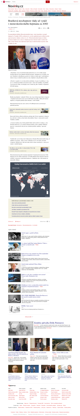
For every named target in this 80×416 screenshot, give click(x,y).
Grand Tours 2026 (22, 399)
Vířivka (64, 405)
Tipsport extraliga (33, 393)
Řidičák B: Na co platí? (66, 395)
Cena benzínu (47, 403)
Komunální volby (11, 399)
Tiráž (29, 412)
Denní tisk (59, 10)
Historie (27, 10)
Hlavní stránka (11, 8)
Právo (9, 27)
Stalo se (16, 8)
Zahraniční (27, 8)
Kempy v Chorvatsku (55, 390)
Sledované (64, 10)
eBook (41, 28)
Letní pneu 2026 (65, 390)
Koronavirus (19, 225)
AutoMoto (16, 10)
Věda (20, 10)
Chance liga (32, 390)
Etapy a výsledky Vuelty (23, 392)
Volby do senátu (11, 397)
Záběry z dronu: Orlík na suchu (60, 352)
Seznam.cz (76, 1)
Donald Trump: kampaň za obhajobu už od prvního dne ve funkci (26, 211)
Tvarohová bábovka (44, 395)
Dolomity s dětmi (54, 399)
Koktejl (60, 8)
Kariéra (25, 412)
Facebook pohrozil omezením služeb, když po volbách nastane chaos (27, 216)
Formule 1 (32, 397)
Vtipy (22, 246)
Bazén (21, 405)
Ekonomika (51, 8)
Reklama (21, 412)
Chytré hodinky (60, 407)
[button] (29, 57)
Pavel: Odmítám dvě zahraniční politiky (38, 353)
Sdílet (46, 28)
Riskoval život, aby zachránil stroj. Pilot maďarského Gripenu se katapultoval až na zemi (35, 254)
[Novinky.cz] (15, 6)
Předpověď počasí (33, 403)
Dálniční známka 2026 (66, 392)
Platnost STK (64, 399)
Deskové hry (48, 407)
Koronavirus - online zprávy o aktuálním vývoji (18, 93)
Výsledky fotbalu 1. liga (34, 392)
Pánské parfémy (67, 407)
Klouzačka (43, 405)
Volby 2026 (10, 390)
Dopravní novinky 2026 (66, 393)
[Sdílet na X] (49, 221)
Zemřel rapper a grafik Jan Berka (30, 233)
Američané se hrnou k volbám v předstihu (21, 213)
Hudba (23, 234)
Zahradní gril (59, 405)
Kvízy (42, 10)
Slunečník (38, 405)
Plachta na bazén (26, 405)
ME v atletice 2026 (33, 395)
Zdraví (23, 277)
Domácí (20, 8)
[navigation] (1, 2)
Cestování (24, 10)
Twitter (17, 412)
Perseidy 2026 (40, 403)
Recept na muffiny (44, 392)
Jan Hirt (20, 393)
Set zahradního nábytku (51, 405)
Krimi (44, 8)
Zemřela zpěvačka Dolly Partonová (49, 322)
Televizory (54, 407)
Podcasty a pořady (34, 10)
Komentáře (40, 8)
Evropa (23, 256)
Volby (23, 8)
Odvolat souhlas (55, 412)
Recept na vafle (43, 397)
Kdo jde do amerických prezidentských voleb (22, 207)
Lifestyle (56, 8)
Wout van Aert (21, 397)
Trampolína (33, 405)
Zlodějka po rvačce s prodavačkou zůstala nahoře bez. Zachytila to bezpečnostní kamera (35, 285)
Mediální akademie (34, 412)
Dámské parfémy (37, 407)
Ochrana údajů (48, 412)
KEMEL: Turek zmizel (27, 306)
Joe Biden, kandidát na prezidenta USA (20, 209)
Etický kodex (41, 412)
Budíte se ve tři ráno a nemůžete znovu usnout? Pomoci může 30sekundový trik (34, 275)
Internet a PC (11, 10)
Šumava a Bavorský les (55, 393)
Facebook (13, 412)
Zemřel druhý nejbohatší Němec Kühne (32, 264)
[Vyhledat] (48, 2)
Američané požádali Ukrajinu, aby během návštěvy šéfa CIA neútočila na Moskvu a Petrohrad (18, 354)
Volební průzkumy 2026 (13, 392)
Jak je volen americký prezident (19, 203)
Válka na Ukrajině (33, 8)
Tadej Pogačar (22, 395)
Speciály (45, 10)
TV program (54, 10)
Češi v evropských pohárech (56, 403)
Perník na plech (43, 399)
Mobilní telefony (21, 407)
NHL (30, 399)
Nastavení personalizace (64, 412)
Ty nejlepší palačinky (44, 390)
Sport (39, 10)
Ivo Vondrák (35, 225)
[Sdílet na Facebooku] (47, 221)
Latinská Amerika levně (55, 397)
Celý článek (49, 328)
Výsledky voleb (11, 393)
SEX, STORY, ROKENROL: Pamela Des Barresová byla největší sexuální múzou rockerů (35, 296)
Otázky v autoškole (65, 397)
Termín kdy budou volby (13, 395)
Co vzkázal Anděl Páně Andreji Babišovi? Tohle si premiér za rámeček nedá (34, 244)
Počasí (49, 10)
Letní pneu (43, 407)
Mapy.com (26, 403)
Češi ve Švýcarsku (54, 395)
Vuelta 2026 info (22, 390)
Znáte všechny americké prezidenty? (20, 205)
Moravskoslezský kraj (27, 225)
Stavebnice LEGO (28, 407)
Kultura (47, 8)
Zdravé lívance (43, 393)
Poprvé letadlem (54, 392)
